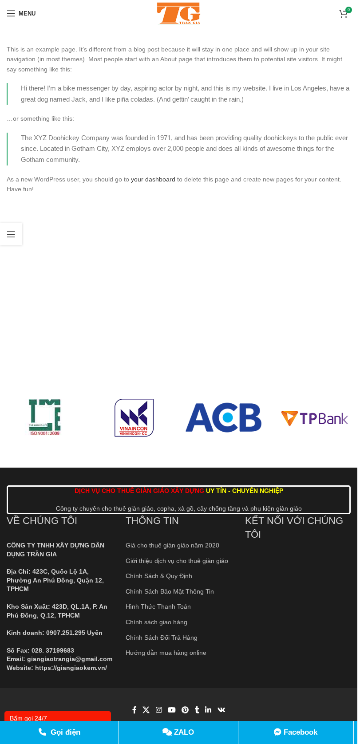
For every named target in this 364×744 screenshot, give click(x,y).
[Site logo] (178, 12)
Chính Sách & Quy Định (159, 575)
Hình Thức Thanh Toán (158, 606)
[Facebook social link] (134, 710)
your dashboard (153, 179)
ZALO (183, 732)
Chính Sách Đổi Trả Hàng (162, 637)
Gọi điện (64, 732)
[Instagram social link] (159, 710)
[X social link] (146, 710)
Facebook (299, 732)
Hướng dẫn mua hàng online (166, 652)
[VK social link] (221, 710)
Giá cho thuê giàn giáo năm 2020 (172, 545)
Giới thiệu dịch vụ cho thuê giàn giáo (177, 560)
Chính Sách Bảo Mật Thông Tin (170, 591)
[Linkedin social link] (208, 710)
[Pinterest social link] (185, 710)
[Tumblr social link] (197, 710)
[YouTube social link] (171, 710)
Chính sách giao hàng (156, 622)
